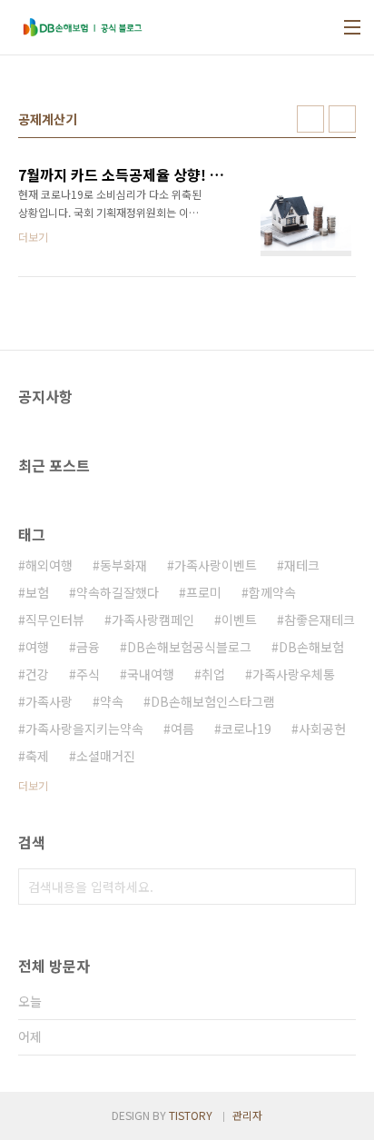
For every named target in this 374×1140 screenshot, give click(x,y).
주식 (88, 674)
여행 (37, 647)
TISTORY (190, 1115)
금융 (88, 647)
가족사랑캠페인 (153, 619)
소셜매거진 (105, 756)
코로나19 (246, 728)
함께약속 (272, 592)
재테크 (302, 565)
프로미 (203, 592)
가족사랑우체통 (293, 674)
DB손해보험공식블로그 (189, 647)
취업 (213, 674)
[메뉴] (352, 27)
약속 (111, 701)
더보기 (33, 785)
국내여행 (150, 674)
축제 (37, 756)
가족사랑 (49, 701)
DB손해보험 (311, 647)
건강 (37, 674)
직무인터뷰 (54, 619)
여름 (182, 728)
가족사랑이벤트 (215, 565)
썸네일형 (310, 119)
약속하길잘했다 (117, 592)
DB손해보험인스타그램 (213, 701)
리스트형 (342, 119)
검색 (337, 886)
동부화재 (123, 565)
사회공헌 (322, 728)
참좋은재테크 (319, 619)
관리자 (247, 1115)
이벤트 (239, 619)
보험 (37, 592)
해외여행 (49, 565)
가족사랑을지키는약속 (84, 728)
